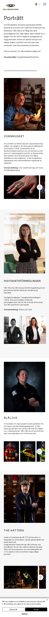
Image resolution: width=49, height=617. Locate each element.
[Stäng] (46, 601)
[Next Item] (40, 187)
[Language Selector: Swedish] (37, 4)
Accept (36, 609)
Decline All (13, 609)
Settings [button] (24, 614)
